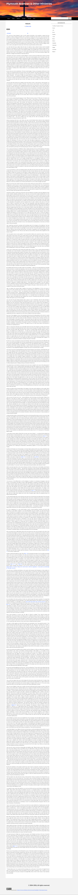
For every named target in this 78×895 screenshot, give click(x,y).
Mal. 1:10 (8, 604)
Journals (29, 18)
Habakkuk (54, 43)
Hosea (53, 28)
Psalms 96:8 (8, 566)
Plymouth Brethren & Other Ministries (29, 3)
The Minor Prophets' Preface (57, 25)
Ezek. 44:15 (33, 601)
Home (8, 18)
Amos (53, 32)
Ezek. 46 (43, 601)
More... (34, 18)
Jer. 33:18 (45, 566)
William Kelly (28, 26)
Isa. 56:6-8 (36, 456)
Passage (23, 18)
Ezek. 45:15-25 (38, 601)
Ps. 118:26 (18, 566)
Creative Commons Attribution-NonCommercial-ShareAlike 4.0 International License (32, 890)
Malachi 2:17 (14, 705)
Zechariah (8, 33)
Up (27, 33)
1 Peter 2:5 (20, 564)
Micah (53, 38)
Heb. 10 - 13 (13, 564)
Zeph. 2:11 (23, 456)
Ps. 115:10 (13, 566)
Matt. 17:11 (15, 846)
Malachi (8, 29)
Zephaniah (54, 45)
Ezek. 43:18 (28, 601)
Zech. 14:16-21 (12, 568)
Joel (53, 30)
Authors (18, 18)
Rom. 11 (33, 490)
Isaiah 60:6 (35, 566)
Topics (13, 18)
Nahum (53, 40)
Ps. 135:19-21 (29, 566)
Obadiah (53, 34)
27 (20, 566)
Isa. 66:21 (41, 566)
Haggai (53, 47)
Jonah (53, 36)
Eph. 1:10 (26, 553)
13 (38, 566)
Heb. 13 (44, 436)
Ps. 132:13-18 (24, 566)
